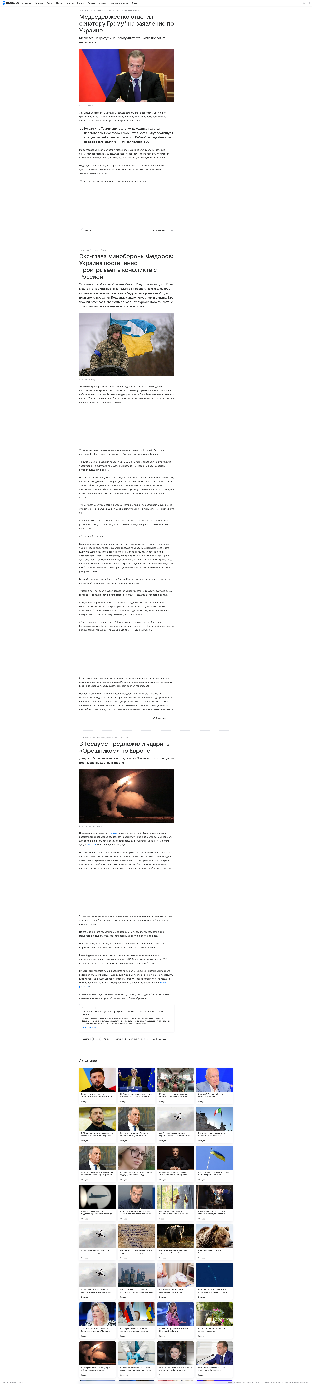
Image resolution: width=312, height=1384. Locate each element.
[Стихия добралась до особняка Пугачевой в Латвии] (175, 1320)
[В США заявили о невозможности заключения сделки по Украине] (97, 1125)
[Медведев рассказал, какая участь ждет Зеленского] (214, 1359)
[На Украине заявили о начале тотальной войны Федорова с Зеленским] (175, 1164)
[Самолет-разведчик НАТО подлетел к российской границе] (97, 1203)
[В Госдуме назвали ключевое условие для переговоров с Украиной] (136, 1320)
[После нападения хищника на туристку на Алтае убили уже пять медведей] (175, 1242)
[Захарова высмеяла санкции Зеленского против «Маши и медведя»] (97, 1320)
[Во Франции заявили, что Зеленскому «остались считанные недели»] (97, 1086)
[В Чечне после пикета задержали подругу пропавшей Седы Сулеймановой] (136, 1164)
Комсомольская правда (111, 10)
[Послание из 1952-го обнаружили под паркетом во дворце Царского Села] (136, 1242)
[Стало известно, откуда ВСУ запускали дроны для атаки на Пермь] (97, 1281)
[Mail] (3, 3)
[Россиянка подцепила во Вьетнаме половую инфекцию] (175, 1203)
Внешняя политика (131, 10)
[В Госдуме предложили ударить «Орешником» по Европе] (97, 1359)
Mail (3, 1382)
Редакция (228, 1382)
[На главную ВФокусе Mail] (12, 3)
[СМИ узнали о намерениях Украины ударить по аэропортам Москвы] (175, 1125)
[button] (126, 76)
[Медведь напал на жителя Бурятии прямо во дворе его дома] (214, 1242)
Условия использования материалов (247, 1382)
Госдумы (113, 833)
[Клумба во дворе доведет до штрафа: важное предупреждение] (214, 1320)
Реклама (21, 1382)
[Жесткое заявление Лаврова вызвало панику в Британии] (136, 1125)
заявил (92, 844)
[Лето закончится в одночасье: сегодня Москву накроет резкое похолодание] (136, 1281)
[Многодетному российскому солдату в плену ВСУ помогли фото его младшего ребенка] (175, 1086)
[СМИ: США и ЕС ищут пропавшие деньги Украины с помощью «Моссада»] (214, 1164)
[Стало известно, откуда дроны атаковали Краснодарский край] (97, 1242)
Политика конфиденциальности (296, 1382)
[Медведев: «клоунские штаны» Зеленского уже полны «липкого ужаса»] (136, 1203)
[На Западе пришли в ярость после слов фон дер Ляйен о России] (136, 1086)
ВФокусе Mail (106, 738)
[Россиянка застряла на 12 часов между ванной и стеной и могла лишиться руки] (136, 1359)
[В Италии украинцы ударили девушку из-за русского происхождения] (214, 1125)
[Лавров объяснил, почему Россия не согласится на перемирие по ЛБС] (97, 1164)
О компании (11, 1382)
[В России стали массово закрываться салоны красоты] (175, 1281)
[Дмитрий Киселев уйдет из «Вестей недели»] (214, 1086)
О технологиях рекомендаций (272, 1382)
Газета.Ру (104, 250)
